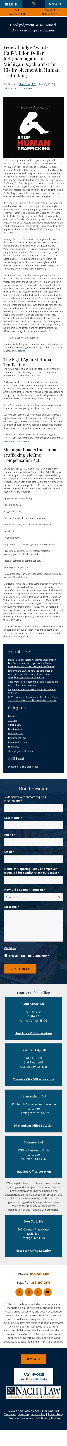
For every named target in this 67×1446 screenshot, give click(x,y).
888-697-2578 (50, 14)
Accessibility (38, 1414)
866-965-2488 (17, 14)
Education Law (15, 733)
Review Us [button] (33, 1359)
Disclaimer (10, 948)
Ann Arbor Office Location (33, 1033)
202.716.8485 (20, 351)
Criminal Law (10, 88)
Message (11, 907)
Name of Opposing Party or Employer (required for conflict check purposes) (31, 870)
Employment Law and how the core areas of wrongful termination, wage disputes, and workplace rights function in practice (30, 674)
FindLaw (56, 1418)
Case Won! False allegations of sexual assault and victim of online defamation (33, 683)
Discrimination (15, 729)
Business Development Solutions (27, 1418)
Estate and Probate (18, 742)
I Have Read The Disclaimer (29, 955)
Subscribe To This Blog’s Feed (23, 766)
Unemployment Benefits (20, 751)
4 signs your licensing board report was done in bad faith (32, 691)
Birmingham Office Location (33, 1125)
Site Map (23, 1414)
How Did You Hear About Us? (24, 889)
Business (12, 715)
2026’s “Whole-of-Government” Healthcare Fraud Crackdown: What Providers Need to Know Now (32, 699)
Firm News (26, 88)
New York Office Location (34, 1250)
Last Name (13, 817)
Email (9, 852)
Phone (9, 835)
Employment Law (17, 737)
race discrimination (24, 441)
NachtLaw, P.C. (27, 84)
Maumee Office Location (33, 1171)
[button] (64, 1423)
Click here (7, 338)
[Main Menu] (11, 3)
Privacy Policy (55, 1414)
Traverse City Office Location (33, 1079)
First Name (13, 800)
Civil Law (12, 720)
